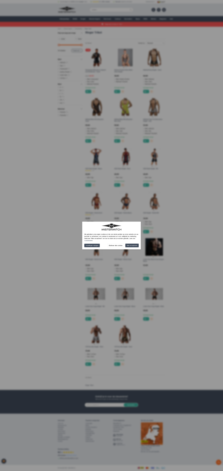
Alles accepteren (132, 245)
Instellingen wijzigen (92, 245)
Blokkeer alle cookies (115, 245)
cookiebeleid (88, 240)
